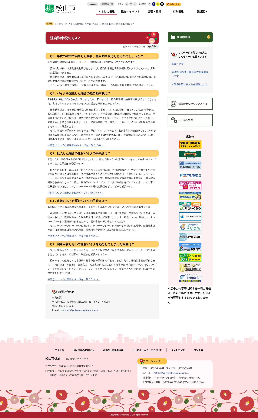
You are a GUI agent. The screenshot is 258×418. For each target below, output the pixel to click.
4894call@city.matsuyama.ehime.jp (171, 373)
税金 (97, 24)
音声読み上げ (107, 4)
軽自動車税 (107, 24)
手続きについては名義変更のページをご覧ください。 (76, 145)
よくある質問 (186, 120)
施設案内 (202, 11)
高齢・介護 (177, 63)
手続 (89, 24)
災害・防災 (154, 11)
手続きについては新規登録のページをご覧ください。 (76, 193)
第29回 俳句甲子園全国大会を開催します (190, 74)
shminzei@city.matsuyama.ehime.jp (80, 310)
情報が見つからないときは (193, 103)
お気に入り (175, 4)
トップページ (60, 24)
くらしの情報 (107, 11)
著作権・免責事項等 (113, 350)
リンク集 (198, 350)
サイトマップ (178, 350)
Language (93, 4)
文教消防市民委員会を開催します (189, 84)
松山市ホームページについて (147, 350)
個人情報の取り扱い (83, 350)
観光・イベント (130, 11)
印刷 (154, 46)
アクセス (59, 350)
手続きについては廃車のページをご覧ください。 (74, 236)
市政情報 (178, 11)
